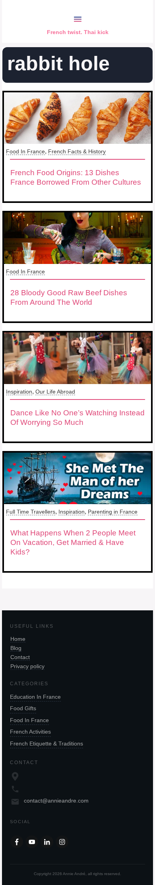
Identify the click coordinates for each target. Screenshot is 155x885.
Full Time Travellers (30, 511)
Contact (20, 657)
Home (17, 639)
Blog (15, 648)
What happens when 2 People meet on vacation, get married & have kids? (73, 542)
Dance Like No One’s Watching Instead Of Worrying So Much (77, 417)
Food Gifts (23, 708)
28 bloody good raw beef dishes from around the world (68, 297)
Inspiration (19, 391)
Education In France (35, 697)
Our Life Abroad (55, 391)
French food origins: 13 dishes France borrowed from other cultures (75, 177)
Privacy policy (27, 666)
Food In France (25, 151)
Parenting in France (113, 511)
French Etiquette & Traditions (46, 743)
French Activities (30, 731)
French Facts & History (77, 151)
